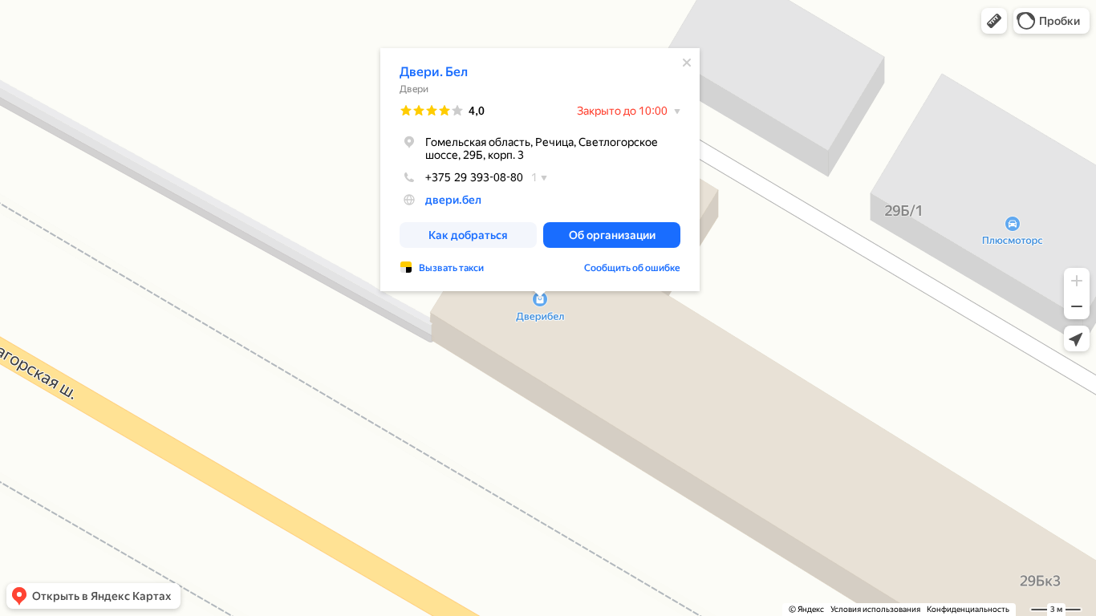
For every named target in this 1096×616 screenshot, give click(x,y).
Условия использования (875, 609)
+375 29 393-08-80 (474, 177)
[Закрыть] (686, 62)
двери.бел (453, 199)
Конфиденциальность (968, 609)
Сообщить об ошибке (632, 268)
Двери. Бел (434, 71)
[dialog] (540, 169)
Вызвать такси (451, 268)
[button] (994, 21)
